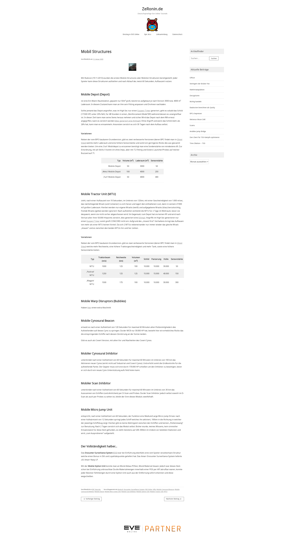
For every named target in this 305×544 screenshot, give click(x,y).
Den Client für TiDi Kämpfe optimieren (204, 137)
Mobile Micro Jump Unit (113, 492)
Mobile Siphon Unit (142, 492)
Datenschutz (177, 34)
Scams (192, 125)
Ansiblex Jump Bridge (198, 131)
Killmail (141, 217)
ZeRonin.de (152, 8)
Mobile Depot (99, 492)
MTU (165, 492)
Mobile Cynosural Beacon (165, 489)
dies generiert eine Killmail (127, 121)
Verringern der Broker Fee (200, 84)
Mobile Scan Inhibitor (128, 492)
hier (89, 307)
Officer (192, 78)
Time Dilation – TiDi (197, 143)
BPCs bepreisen (196, 113)
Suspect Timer (143, 110)
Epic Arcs (147, 34)
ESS (115, 452)
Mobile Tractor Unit (156, 492)
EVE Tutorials (96, 489)
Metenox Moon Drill (197, 119)
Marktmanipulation (197, 89)
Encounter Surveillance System (134, 489)
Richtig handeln (195, 101)
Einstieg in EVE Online (131, 34)
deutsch (120, 489)
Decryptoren (194, 95)
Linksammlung (161, 34)
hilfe (154, 489)
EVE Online (148, 489)
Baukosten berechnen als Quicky (202, 107)
